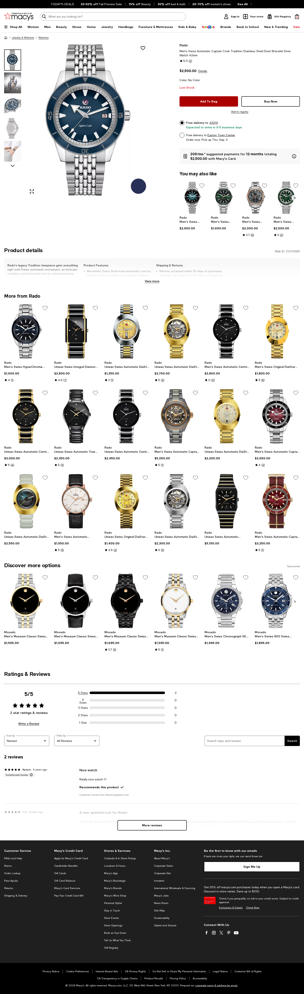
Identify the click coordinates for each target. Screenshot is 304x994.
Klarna (8, 865)
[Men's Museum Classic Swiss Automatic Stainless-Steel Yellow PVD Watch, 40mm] (26, 600)
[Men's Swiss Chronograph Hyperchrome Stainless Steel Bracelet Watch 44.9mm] (255, 198)
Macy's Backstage (115, 880)
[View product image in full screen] (31, 191)
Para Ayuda (11, 880)
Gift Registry (111, 947)
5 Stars (83, 692)
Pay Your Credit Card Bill (68, 895)
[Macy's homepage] (5, 37)
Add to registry (239, 111)
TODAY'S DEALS (62, 4)
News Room (161, 903)
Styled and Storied (165, 925)
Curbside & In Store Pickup (120, 858)
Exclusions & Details (231, 907)
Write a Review (28, 723)
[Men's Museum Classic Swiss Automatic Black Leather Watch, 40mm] (76, 600)
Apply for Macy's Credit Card (71, 858)
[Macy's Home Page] (18, 16)
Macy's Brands (113, 888)
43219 (213, 122)
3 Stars (83, 707)
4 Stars (83, 700)
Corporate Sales (163, 865)
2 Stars (83, 715)
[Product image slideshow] (88, 120)
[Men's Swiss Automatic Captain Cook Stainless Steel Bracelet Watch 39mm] (193, 198)
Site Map (159, 910)
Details (202, 71)
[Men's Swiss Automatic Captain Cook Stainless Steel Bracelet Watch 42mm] (277, 416)
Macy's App (111, 873)
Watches (43, 37)
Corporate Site (162, 873)
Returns (8, 888)
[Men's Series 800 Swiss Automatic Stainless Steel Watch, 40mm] (277, 600)
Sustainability (161, 918)
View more (152, 281)
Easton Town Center (221, 135)
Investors (159, 880)
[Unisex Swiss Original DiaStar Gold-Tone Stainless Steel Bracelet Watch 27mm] (127, 501)
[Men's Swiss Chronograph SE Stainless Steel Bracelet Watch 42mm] (227, 600)
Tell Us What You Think (117, 940)
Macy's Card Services (67, 888)
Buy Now (270, 101)
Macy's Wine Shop (115, 895)
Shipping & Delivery (15, 895)
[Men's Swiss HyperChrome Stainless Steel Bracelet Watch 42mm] (224, 198)
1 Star (83, 722)
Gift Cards (60, 873)
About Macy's (162, 858)
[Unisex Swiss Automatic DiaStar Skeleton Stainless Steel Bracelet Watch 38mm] (177, 501)
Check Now (252, 907)
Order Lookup (12, 873)
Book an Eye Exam (115, 932)
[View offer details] (240, 156)
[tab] (12, 60)
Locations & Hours (114, 865)
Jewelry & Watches (23, 37)
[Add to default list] (201, 185)
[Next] (295, 198)
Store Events (111, 918)
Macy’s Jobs (161, 895)
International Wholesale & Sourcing (174, 888)
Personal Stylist (113, 903)
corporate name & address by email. (216, 985)
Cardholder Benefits (66, 865)
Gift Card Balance (64, 880)
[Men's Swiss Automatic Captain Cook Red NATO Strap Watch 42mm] (277, 501)
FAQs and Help (13, 858)
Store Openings (113, 925)
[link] (193, 222)
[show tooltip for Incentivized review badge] (30, 775)
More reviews (152, 825)
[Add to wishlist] (143, 48)
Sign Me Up (251, 866)
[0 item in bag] (297, 16)
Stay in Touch (112, 910)
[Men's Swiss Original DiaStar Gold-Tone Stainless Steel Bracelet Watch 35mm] (277, 331)
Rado (184, 45)
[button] (77, 120)
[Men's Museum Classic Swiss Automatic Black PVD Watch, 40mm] (127, 600)
